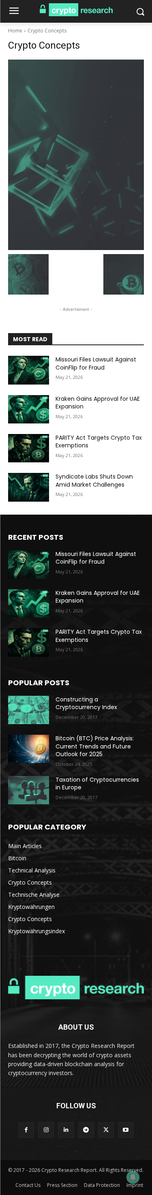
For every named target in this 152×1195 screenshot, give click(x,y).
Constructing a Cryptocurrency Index (86, 703)
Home (15, 30)
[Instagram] (46, 1130)
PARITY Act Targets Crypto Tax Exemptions (99, 442)
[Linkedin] (66, 1130)
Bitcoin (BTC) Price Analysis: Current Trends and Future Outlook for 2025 (95, 746)
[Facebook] (26, 1130)
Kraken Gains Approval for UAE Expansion (98, 403)
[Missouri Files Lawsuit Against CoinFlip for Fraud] (28, 370)
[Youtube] (126, 1130)
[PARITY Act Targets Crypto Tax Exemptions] (28, 448)
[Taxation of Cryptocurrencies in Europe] (28, 790)
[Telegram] (86, 1130)
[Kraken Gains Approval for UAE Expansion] (28, 409)
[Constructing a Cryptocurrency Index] (28, 710)
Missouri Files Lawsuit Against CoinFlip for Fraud (96, 363)
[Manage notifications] (132, 1177)
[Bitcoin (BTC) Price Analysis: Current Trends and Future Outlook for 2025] (28, 749)
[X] (106, 1130)
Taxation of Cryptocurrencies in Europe (97, 784)
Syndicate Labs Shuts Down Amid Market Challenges (94, 480)
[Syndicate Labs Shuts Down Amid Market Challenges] (28, 487)
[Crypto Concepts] (76, 155)
